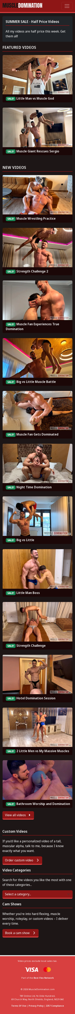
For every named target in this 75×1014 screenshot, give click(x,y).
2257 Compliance (55, 1005)
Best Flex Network (44, 977)
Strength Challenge (31, 645)
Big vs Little (25, 540)
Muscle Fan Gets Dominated (37, 434)
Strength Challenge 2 (32, 271)
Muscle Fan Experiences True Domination (32, 326)
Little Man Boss (28, 593)
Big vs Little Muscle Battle (36, 381)
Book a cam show (17, 933)
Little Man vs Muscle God (35, 98)
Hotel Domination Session (35, 698)
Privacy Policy (36, 1005)
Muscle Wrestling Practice (36, 218)
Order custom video (19, 860)
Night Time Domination (34, 487)
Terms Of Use (18, 1005)
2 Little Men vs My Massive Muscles (42, 751)
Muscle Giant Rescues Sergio (37, 151)
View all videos (16, 815)
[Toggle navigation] (67, 6)
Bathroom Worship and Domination (43, 804)
